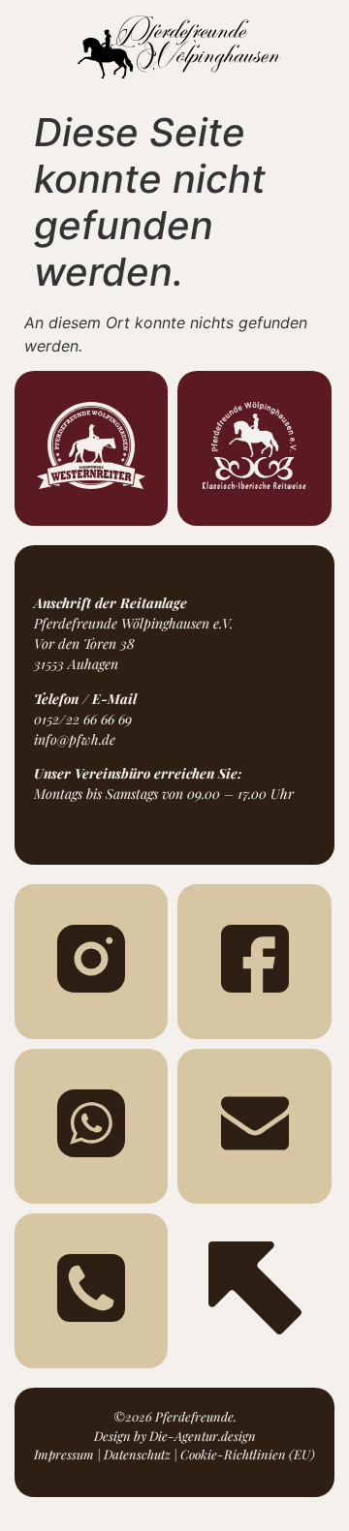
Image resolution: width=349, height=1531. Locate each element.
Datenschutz (137, 1454)
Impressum (64, 1454)
